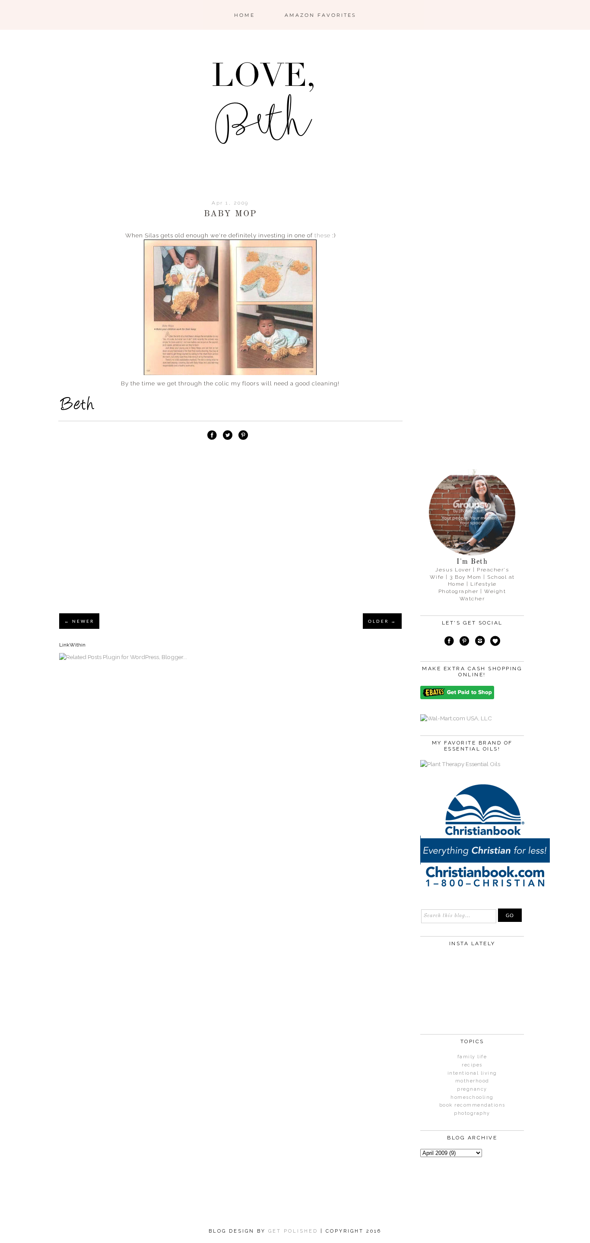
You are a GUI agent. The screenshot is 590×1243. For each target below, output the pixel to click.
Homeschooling (472, 1097)
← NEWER (79, 621)
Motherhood (472, 1081)
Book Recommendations (472, 1105)
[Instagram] (480, 642)
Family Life (472, 1057)
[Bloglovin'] (495, 642)
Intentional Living (472, 1073)
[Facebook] (449, 642)
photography (472, 1113)
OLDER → (382, 621)
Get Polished (294, 1231)
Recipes (472, 1065)
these (322, 235)
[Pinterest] (464, 642)
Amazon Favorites (320, 15)
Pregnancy (472, 1089)
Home (244, 15)
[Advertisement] (230, 541)
